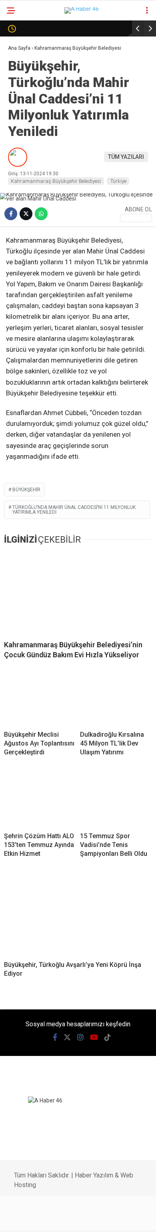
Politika (23, 115)
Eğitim (21, 277)
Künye (20, 326)
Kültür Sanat (31, 293)
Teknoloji (26, 196)
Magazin (24, 163)
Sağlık (21, 180)
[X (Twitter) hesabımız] (42, 1219)
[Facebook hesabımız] (21, 1219)
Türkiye (22, 212)
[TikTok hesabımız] (103, 1219)
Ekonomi (24, 98)
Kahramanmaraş (36, 66)
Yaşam (21, 261)
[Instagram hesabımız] (62, 1219)
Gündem (23, 82)
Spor (19, 147)
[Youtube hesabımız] (82, 1219)
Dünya (21, 131)
